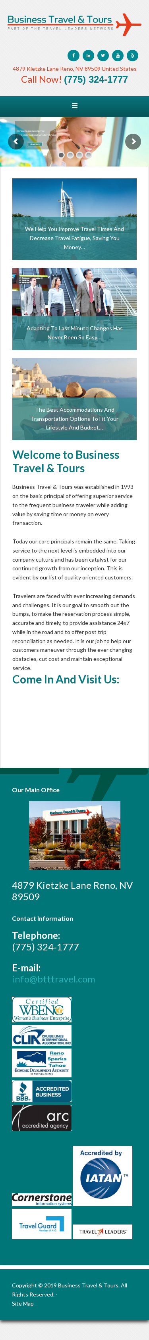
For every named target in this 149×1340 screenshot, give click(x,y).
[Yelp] (132, 55)
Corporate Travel (74, 282)
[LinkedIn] (88, 55)
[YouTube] (118, 55)
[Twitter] (103, 55)
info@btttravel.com (53, 978)
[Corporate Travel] (74, 309)
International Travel (74, 192)
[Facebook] (73, 55)
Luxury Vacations (74, 372)
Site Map (23, 1303)
